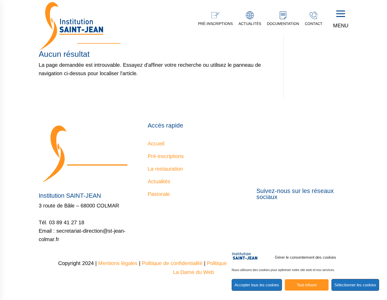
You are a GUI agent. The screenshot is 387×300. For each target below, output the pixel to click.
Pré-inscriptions (215, 24)
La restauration (165, 169)
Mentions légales (117, 263)
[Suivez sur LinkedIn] (308, 215)
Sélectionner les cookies (355, 285)
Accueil (156, 143)
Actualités (250, 24)
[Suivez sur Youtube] (297, 215)
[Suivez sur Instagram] (318, 215)
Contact (313, 24)
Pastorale (159, 194)
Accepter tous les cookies (257, 285)
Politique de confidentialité (172, 263)
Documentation (283, 24)
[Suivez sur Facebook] (286, 215)
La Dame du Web (193, 272)
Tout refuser (307, 285)
